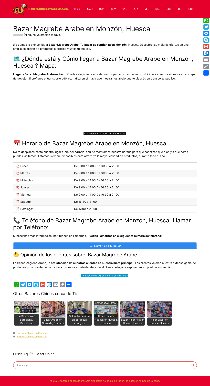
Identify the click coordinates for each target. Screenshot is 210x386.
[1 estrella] (14, 35)
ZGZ (135, 9)
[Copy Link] (206, 66)
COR (191, 9)
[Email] (206, 60)
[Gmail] (206, 46)
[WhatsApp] (206, 20)
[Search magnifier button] (193, 365)
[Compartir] (206, 73)
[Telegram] (206, 27)
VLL (147, 9)
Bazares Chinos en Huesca (32, 333)
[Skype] (206, 40)
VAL (124, 9)
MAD (90, 9)
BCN (102, 9)
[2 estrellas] (16, 35)
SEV (113, 9)
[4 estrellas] (20, 35)
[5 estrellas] (22, 35)
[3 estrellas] (18, 35)
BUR (169, 9)
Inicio (77, 9)
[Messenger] (206, 33)
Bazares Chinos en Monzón (32, 336)
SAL (157, 9)
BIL (180, 9)
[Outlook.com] (206, 53)
